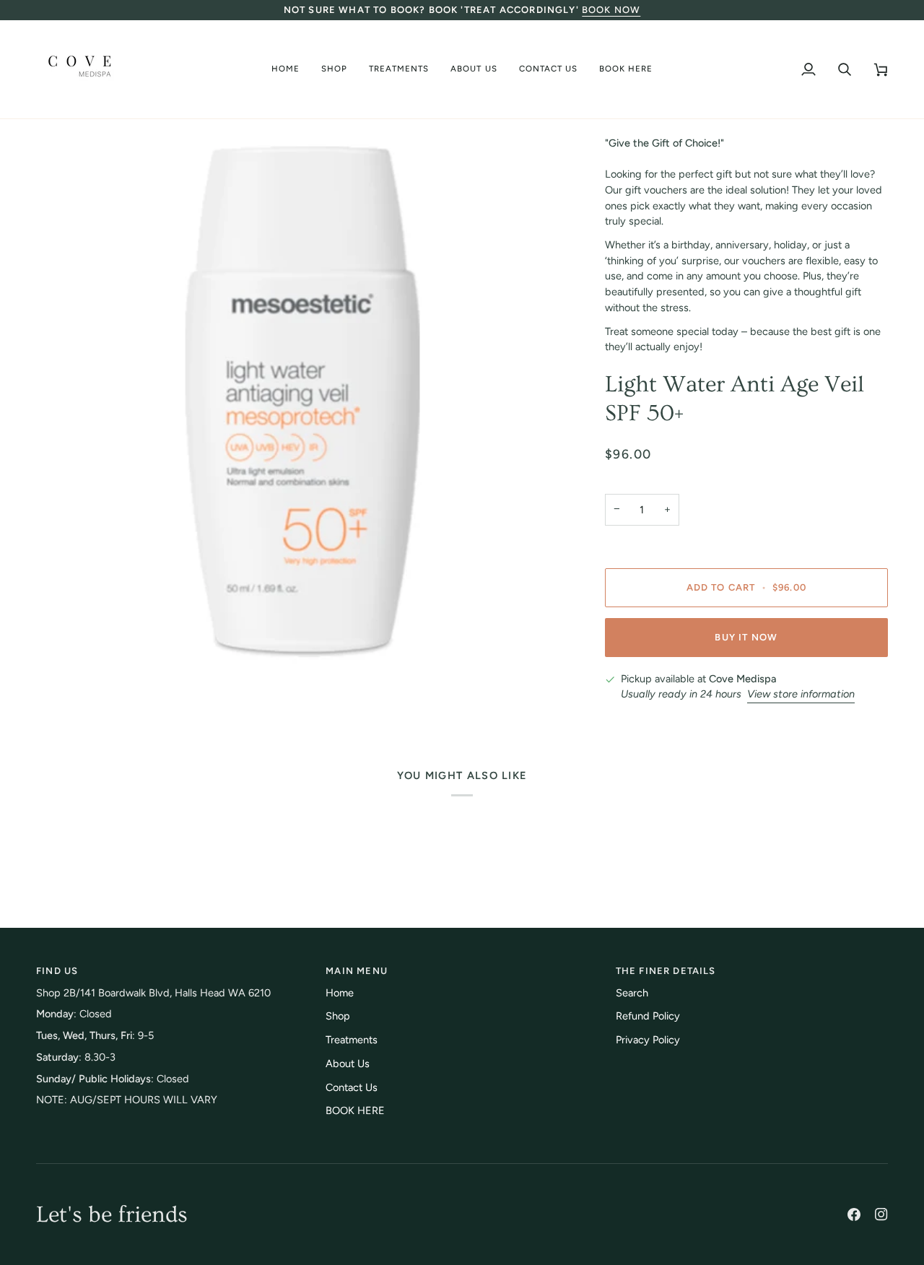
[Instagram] (881, 1214)
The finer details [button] (666, 970)
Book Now (611, 9)
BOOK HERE (355, 1110)
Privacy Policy (648, 1039)
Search (632, 992)
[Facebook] (853, 1214)
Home (340, 992)
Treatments (352, 1039)
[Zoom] (63, 640)
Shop (338, 1015)
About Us (348, 1063)
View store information (801, 693)
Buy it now (746, 637)
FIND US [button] (57, 970)
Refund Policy (648, 1015)
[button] (334, 69)
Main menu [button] (357, 970)
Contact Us (352, 1087)
